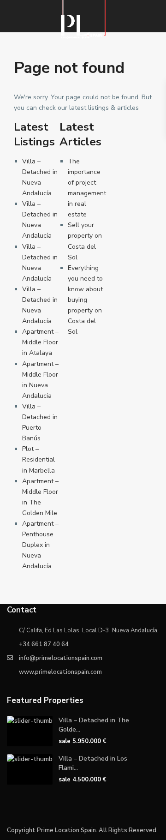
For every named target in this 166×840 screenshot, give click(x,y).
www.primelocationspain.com (60, 672)
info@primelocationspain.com (60, 658)
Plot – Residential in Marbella (38, 459)
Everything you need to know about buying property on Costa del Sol (85, 300)
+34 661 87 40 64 (44, 644)
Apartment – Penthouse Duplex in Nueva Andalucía (40, 544)
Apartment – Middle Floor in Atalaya (40, 342)
